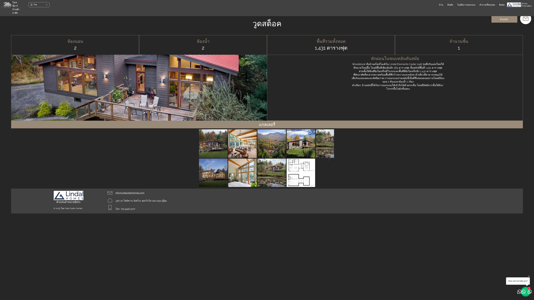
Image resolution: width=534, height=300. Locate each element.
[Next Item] (329, 158)
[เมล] (525, 18)
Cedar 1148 (415, 64)
